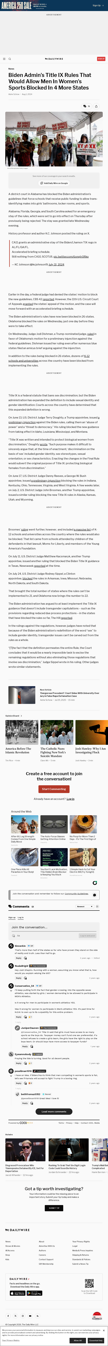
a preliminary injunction (45, 480)
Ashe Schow (13, 94)
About (41, 1241)
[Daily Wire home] (54, 58)
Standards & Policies (81, 1259)
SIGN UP (101, 59)
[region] (54, 1336)
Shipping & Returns (80, 1255)
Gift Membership (46, 1264)
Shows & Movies (12, 1246)
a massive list (82, 529)
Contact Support (46, 1259)
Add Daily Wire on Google (56, 183)
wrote (43, 444)
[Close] (104, 1330)
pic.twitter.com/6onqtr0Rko (71, 256)
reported (48, 299)
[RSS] (37, 1316)
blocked (28, 578)
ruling (24, 529)
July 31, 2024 (56, 264)
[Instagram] (22, 1316)
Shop (7, 1255)
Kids (7, 1259)
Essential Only (96, 1340)
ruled (90, 334)
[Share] (96, 106)
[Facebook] (8, 1316)
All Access (9, 1250)
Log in (70, 799)
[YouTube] (30, 1316)
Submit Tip (54, 1208)
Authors (42, 1250)
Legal (74, 1246)
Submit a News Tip (80, 1264)
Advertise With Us (47, 1246)
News (8, 1241)
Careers (42, 1255)
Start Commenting (54, 789)
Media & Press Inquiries (82, 1250)
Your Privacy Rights (81, 1241)
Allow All (78, 1340)
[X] (15, 1316)
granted (28, 304)
